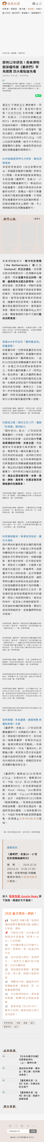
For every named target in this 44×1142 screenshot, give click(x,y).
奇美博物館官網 (29, 818)
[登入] (37, 3)
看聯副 (14, 8)
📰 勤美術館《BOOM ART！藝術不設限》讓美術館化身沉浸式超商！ (22, 1010)
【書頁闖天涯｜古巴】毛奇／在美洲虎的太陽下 (29, 1083)
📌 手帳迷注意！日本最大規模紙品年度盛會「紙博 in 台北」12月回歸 (22, 937)
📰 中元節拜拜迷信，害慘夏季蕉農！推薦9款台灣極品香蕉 (22, 998)
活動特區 (21, 53)
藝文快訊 (6, 13)
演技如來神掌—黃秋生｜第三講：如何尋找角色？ (29, 1071)
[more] (37, 218)
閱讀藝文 (26, 13)
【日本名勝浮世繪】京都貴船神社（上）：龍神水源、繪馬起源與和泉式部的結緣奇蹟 (29, 1063)
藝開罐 (31, 8)
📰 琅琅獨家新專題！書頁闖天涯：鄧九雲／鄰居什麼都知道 (22, 973)
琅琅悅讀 (5, 53)
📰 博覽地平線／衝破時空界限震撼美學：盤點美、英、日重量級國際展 (22, 986)
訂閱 (33, 1131)
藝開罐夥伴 (36, 13)
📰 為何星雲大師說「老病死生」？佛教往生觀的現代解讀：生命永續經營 (22, 961)
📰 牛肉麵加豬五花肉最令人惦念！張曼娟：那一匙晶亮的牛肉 (22, 949)
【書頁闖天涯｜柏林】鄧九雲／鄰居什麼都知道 (29, 1095)
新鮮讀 (5, 8)
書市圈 (22, 8)
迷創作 (39, 8)
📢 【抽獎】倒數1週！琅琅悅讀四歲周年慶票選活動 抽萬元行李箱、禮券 (22, 924)
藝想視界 (16, 13)
